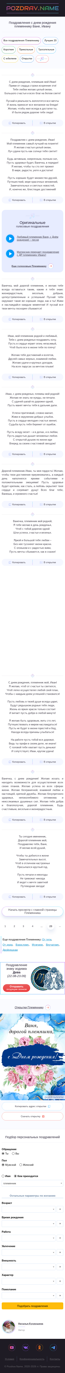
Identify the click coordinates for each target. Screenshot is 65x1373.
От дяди (7, 944)
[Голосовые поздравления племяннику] (42, 58)
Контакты (55, 1359)
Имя (8, 1176)
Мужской (10, 1164)
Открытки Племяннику (29, 1007)
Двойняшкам (10, 949)
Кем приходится (28, 1176)
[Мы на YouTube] (11, 1348)
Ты (6, 1153)
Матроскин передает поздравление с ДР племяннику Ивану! (38, 253)
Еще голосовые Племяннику (29, 266)
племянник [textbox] (9, 1183)
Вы (17, 1153)
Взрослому (22, 944)
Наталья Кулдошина (30, 1323)
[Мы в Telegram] (53, 1348)
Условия (9, 1359)
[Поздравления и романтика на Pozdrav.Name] (33, 8)
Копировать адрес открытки (30, 1106)
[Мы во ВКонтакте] (25, 1348)
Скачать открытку (30, 1116)
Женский (28, 1164)
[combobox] (32, 1183)
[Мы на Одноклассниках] (39, 1348)
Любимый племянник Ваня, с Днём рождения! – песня (37, 238)
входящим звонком (17, 988)
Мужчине (37, 944)
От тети (46, 939)
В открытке (50, 123)
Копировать (18, 123)
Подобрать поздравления (32, 1305)
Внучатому (52, 944)
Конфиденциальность (32, 1359)
